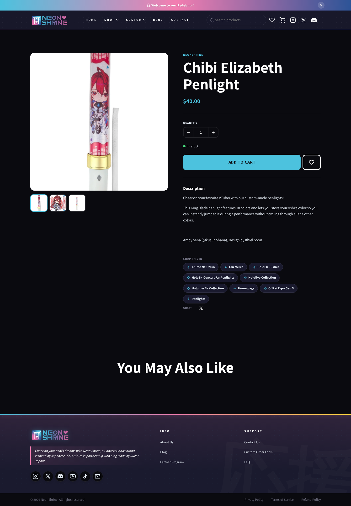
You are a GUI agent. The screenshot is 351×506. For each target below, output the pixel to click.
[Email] (97, 476)
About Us (166, 442)
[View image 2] (58, 203)
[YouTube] (73, 476)
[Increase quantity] (213, 132)
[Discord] (314, 20)
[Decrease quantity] (188, 132)
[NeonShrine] (49, 20)
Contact (180, 20)
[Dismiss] (321, 5)
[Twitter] (303, 20)
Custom (134, 20)
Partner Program (172, 462)
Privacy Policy (254, 499)
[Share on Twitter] (201, 308)
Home (91, 20)
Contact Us (252, 442)
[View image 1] (39, 203)
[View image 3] (77, 203)
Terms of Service (282, 499)
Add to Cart (242, 162)
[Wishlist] (272, 20)
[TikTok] (85, 476)
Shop (109, 20)
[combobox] (239, 20)
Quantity (190, 123)
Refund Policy (311, 499)
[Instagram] (293, 20)
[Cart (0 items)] (282, 20)
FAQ (247, 462)
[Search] (212, 20)
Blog (158, 20)
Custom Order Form (258, 452)
